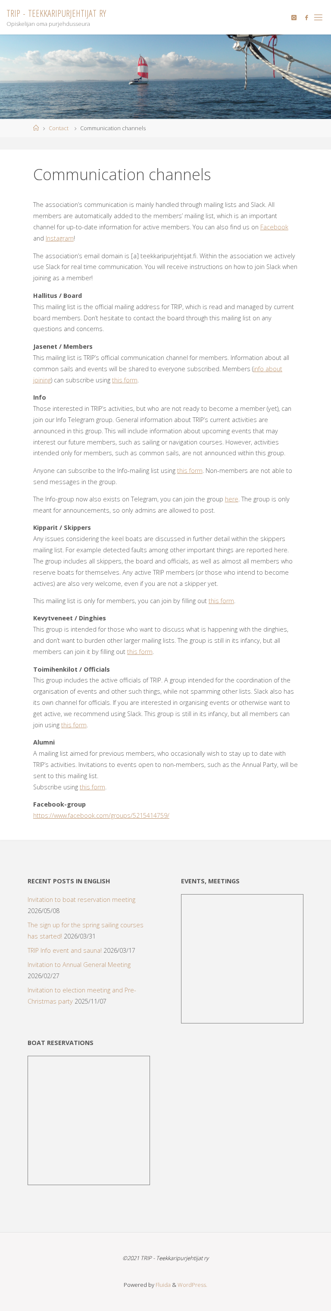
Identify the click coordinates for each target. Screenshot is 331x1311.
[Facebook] (306, 17)
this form (124, 380)
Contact (59, 128)
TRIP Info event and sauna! (65, 950)
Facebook (274, 227)
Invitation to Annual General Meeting (79, 965)
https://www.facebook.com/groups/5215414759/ (101, 815)
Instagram (60, 238)
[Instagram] (294, 17)
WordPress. (192, 1285)
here (231, 499)
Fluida (162, 1285)
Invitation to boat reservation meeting (81, 899)
